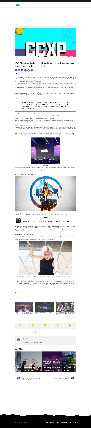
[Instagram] (69, 9)
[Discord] (74, 422)
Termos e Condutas (64, 422)
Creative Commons (52, 422)
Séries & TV (47, 8)
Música (29, 8)
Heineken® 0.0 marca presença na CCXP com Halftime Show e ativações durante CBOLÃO (32, 378)
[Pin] (22, 70)
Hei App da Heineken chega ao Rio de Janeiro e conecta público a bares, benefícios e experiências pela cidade (45, 221)
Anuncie (46, 422)
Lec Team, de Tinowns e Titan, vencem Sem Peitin (61, 378)
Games (25, 8)
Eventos (16, 60)
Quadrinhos (40, 8)
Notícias (34, 8)
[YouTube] (71, 9)
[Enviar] (28, 70)
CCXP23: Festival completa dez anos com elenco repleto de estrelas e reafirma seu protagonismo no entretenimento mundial (65, 313)
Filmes (20, 8)
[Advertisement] (45, 18)
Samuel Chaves (26, 338)
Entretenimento (24, 219)
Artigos (16, 8)
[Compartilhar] (16, 70)
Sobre (58, 422)
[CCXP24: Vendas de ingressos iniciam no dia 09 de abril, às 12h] (45, 307)
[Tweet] (19, 70)
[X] (68, 9)
